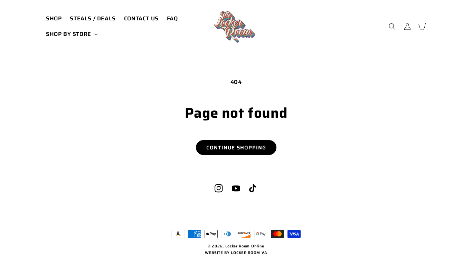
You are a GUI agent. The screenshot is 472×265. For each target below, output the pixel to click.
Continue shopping (236, 148)
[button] (71, 34)
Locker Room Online (245, 246)
